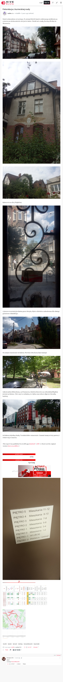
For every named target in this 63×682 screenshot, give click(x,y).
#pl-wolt (15, 644)
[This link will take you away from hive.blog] (12, 471)
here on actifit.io (13, 446)
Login (41, 3)
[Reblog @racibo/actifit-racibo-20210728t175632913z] (3, 650)
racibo (10, 13)
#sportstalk (36, 644)
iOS (38, 444)
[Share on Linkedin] (19, 650)
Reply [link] (6, 650)
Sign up (46, 3)
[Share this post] (20, 650)
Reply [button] (24, 664)
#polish (9, 644)
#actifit (5, 644)
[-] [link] (60, 658)
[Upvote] (25, 647)
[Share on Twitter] (15, 650)
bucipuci (10, 658)
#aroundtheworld (28, 644)
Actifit (18, 13)
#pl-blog (20, 644)
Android (32, 444)
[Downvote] (26, 647)
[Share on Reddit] (17, 650)
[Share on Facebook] (13, 650)
